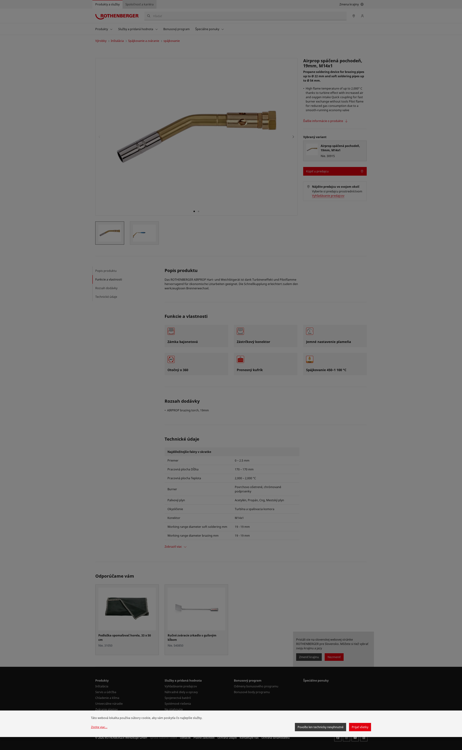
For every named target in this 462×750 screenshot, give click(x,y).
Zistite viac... (99, 727)
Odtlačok (185, 737)
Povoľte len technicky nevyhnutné (320, 727)
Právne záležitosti (204, 737)
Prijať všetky (360, 727)
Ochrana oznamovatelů (275, 737)
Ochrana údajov (227, 737)
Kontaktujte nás (249, 737)
